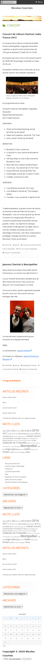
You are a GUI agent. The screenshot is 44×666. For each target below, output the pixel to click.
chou (24, 436)
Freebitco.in (9, 469)
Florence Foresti (17, 440)
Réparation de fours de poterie (15, 477)
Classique (26, 245)
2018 (9, 434)
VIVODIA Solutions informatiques (16, 482)
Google (33, 440)
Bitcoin (12, 436)
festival (10, 440)
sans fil (22, 449)
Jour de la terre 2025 (10, 408)
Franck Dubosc (27, 440)
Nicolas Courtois (22, 8)
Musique (34, 365)
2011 (9, 430)
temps (6, 451)
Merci (4, 402)
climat (29, 436)
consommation (8, 438)
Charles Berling (18, 436)
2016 (35, 430)
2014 (23, 430)
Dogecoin (25, 438)
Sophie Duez (34, 449)
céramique (17, 438)
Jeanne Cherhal (24, 350)
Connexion (27, 659)
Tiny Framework (15, 659)
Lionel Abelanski (15, 446)
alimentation (22, 434)
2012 (19, 249)
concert (26, 249)
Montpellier (11, 249)
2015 (29, 430)
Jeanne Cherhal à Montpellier (20, 264)
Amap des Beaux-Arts (12, 464)
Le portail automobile (12, 471)
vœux (27, 452)
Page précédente (12, 380)
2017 (5, 433)
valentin (12, 452)
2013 (19, 431)
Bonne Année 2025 (9, 413)
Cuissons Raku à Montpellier (14, 466)
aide (16, 434)
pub (18, 449)
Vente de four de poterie (13, 479)
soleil (27, 449)
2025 (13, 434)
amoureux (31, 434)
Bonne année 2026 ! (9, 397)
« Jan (4, 646)
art (23, 249)
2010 (4, 431)
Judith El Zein (31, 443)
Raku (6, 474)
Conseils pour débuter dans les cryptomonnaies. (19, 418)
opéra (14, 449)
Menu (40, 2)
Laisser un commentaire (12, 253)
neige (8, 449)
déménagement (33, 438)
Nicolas (17, 245)
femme (5, 440)
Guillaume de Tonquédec (15, 442)
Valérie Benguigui (20, 452)
